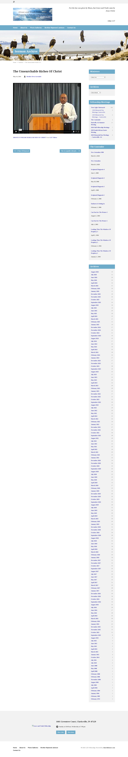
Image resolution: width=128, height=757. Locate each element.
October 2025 (95, 299)
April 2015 (94, 649)
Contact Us (71, 28)
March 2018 (94, 552)
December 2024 (96, 327)
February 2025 (95, 322)
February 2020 (95, 488)
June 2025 (94, 310)
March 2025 (94, 319)
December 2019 (96, 493)
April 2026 (94, 283)
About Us (23, 28)
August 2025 (95, 305)
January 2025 (95, 324)
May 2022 (94, 413)
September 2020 (96, 469)
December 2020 (96, 460)
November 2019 (96, 496)
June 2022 (94, 410)
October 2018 (95, 532)
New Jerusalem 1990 (97, 152)
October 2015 (95, 632)
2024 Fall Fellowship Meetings (100, 127)
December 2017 (96, 560)
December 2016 (96, 593)
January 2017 (95, 591)
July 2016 (94, 607)
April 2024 (94, 349)
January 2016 (95, 624)
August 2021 (95, 438)
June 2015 (94, 643)
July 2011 (94, 660)
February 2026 (95, 288)
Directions (71, 732)
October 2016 (95, 599)
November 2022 (96, 396)
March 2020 (94, 485)
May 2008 (94, 668)
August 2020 (95, 471)
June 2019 (94, 510)
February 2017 (95, 588)
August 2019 (95, 505)
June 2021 (94, 444)
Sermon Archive (26, 51)
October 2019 (95, 499)
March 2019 (94, 518)
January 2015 (95, 654)
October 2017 (95, 566)
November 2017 (96, 563)
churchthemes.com (109, 747)
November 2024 (96, 330)
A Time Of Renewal (22, 151)
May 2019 (94, 513)
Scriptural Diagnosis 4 (97, 169)
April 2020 (94, 482)
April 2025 (94, 316)
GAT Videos (53, 137)
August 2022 (95, 405)
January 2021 (95, 457)
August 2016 (95, 604)
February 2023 (95, 388)
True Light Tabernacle (98, 107)
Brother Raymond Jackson (54, 28)
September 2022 (96, 402)
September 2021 (96, 435)
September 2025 (96, 302)
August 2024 (95, 338)
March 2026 (94, 286)
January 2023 (95, 391)
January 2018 (95, 557)
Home (15, 28)
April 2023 (94, 383)
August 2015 (95, 638)
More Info (60, 732)
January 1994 (95, 693)
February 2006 (95, 677)
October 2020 (95, 466)
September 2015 (96, 635)
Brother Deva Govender (34, 76)
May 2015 (94, 646)
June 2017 (94, 577)
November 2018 (96, 530)
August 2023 (95, 371)
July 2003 (94, 685)
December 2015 (96, 627)
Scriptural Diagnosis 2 (97, 186)
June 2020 (94, 477)
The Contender (95, 120)
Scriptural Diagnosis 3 (97, 178)
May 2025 (94, 313)
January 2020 (95, 491)
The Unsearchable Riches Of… (33, 62)
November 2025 (96, 297)
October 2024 (95, 333)
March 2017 (94, 585)
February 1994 (95, 690)
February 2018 (95, 555)
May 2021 (94, 446)
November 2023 (96, 363)
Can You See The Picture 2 (99, 212)
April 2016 (94, 616)
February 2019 (95, 521)
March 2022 (94, 419)
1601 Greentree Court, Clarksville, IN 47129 (76, 721)
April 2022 (94, 416)
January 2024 (95, 358)
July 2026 (94, 274)
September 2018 (96, 535)
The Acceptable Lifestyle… (69, 151)
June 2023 (94, 377)
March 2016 (94, 618)
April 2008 (94, 671)
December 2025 (96, 294)
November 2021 (96, 430)
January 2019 (95, 524)
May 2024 (94, 347)
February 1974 (95, 699)
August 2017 (95, 571)
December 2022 (96, 394)
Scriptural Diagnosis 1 (97, 195)
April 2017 (94, 582)
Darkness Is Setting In (98, 203)
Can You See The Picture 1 (99, 221)
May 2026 (94, 280)
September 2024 (96, 335)
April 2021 (94, 449)
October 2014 (95, 657)
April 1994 (94, 688)
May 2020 (94, 480)
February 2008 (95, 674)
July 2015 (94, 640)
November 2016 (96, 596)
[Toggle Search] (14, 1)
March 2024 (94, 352)
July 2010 (94, 663)
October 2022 (95, 399)
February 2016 (95, 621)
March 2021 (94, 452)
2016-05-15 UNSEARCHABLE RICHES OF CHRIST (29, 137)
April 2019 (94, 516)
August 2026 (95, 272)
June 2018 (94, 543)
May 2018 (94, 546)
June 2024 (94, 344)
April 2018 (94, 549)
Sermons (20, 62)
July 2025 (94, 308)
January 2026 (95, 291)
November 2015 (96, 629)
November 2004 (96, 679)
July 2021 (94, 441)
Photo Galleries (36, 28)
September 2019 (96, 502)
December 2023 (96, 360)
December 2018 (96, 527)
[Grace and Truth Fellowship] (41, 726)
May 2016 (94, 613)
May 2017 (94, 579)
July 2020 (94, 474)
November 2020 (96, 463)
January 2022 (95, 424)
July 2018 (94, 541)
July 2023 (94, 374)
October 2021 (95, 432)
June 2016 (94, 610)
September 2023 (96, 369)
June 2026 (94, 277)
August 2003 (95, 682)
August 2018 (95, 538)
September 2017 (96, 568)
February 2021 (95, 455)
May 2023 (94, 380)
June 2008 (94, 665)
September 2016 (96, 602)
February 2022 (95, 421)
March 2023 (94, 385)
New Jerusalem (95, 161)
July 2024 (94, 341)
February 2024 (95, 355)
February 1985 (95, 696)
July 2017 (94, 574)
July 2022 (94, 408)
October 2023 (95, 366)
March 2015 (94, 652)
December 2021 (96, 427)
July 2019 (94, 507)
